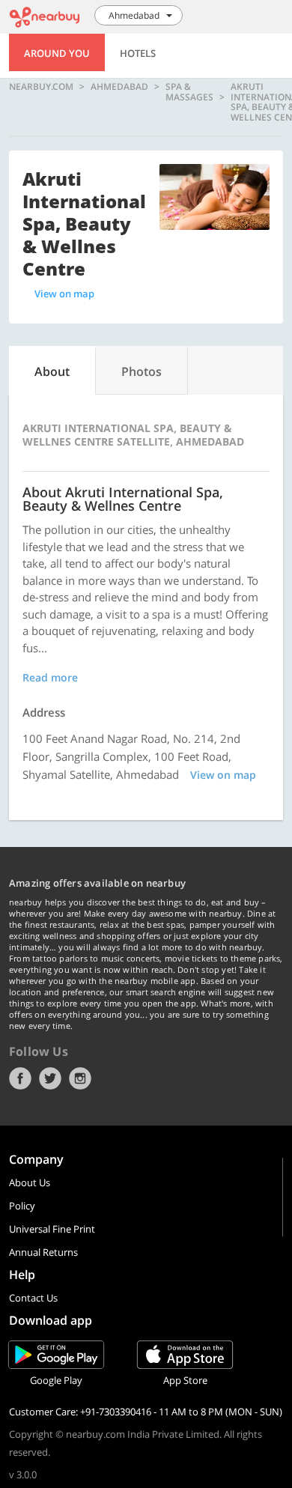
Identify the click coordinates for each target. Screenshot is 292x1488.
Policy (22, 1205)
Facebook (20, 1078)
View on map (64, 293)
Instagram (80, 1078)
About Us (29, 1182)
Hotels (138, 53)
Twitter (50, 1078)
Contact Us (33, 1298)
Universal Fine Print (52, 1229)
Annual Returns (43, 1252)
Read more (50, 677)
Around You (57, 53)
